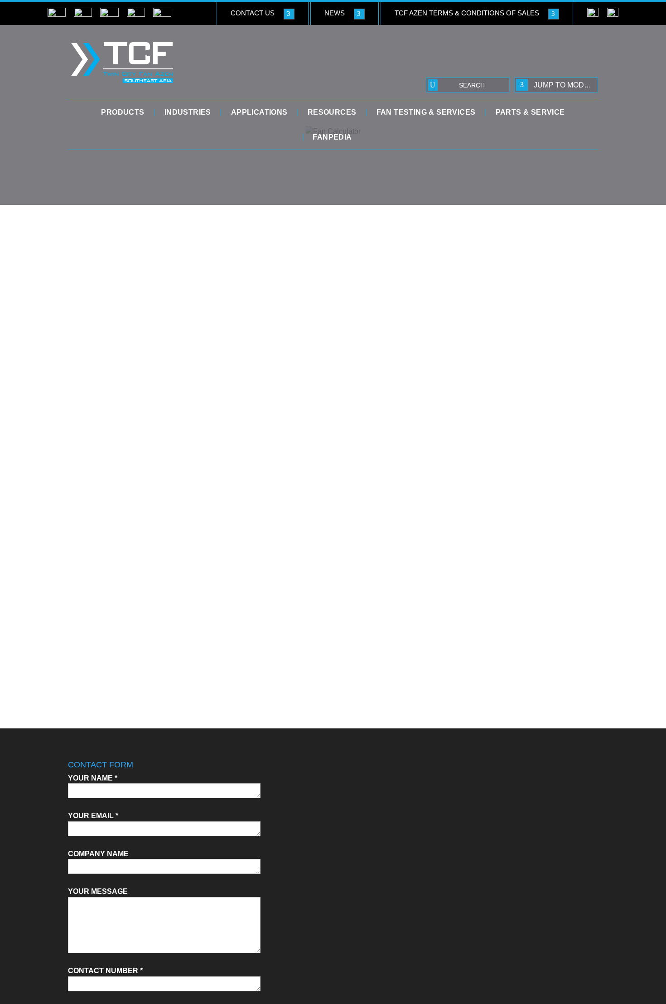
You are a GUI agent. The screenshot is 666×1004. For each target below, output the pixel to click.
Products (122, 112)
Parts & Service (530, 112)
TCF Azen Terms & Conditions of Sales (467, 13)
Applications (259, 112)
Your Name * (92, 778)
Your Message (98, 891)
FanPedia (332, 137)
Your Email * (93, 816)
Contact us (253, 13)
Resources (332, 112)
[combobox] (556, 85)
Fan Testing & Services (426, 112)
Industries (187, 112)
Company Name (98, 854)
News (334, 13)
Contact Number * (105, 971)
